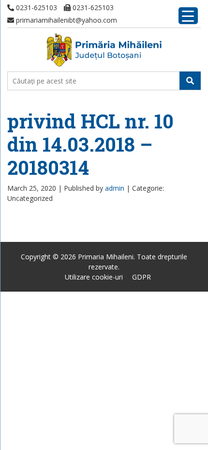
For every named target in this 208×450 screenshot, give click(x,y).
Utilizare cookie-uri (94, 276)
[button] (190, 80)
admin (114, 188)
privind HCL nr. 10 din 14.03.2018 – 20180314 (90, 144)
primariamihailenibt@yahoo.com (65, 20)
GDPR (141, 276)
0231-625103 (35, 7)
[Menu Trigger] (188, 15)
